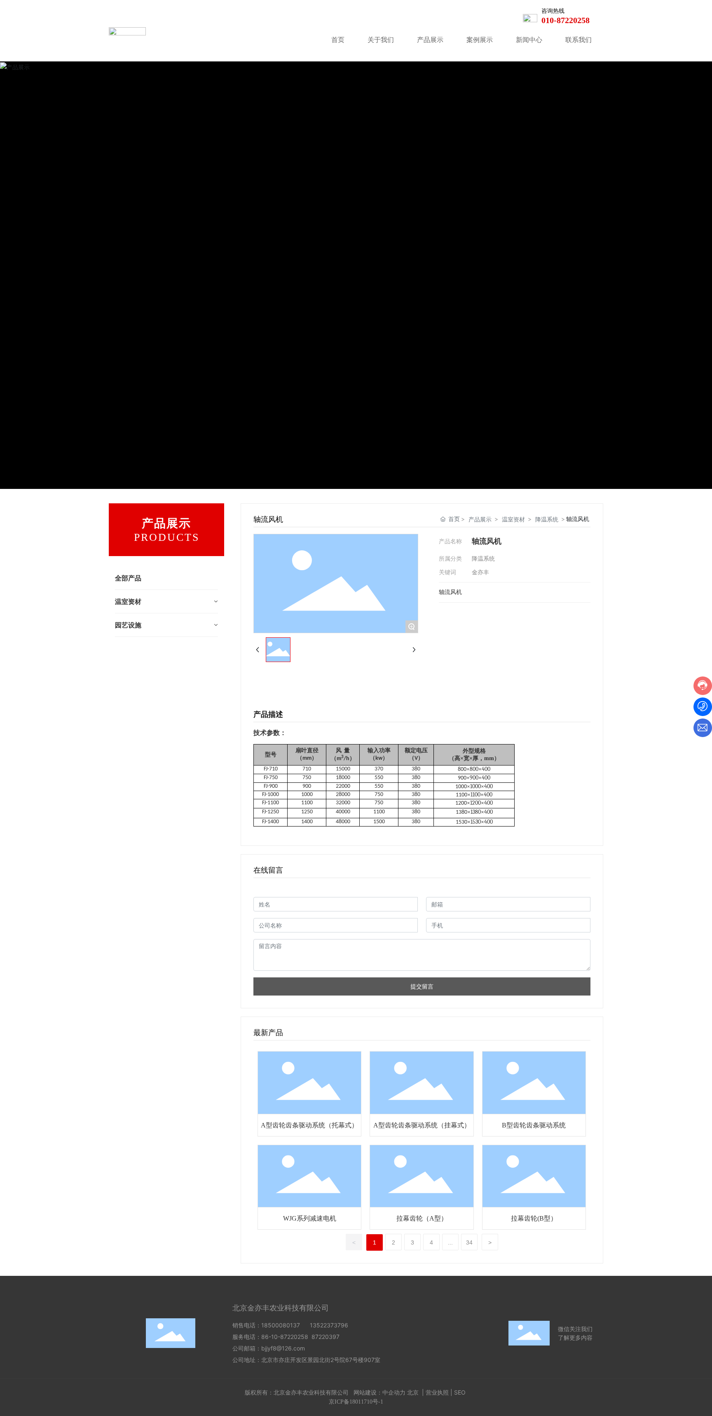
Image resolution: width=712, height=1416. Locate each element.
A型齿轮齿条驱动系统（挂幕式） (422, 1125)
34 (469, 1242)
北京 (413, 1392)
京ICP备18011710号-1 (356, 1402)
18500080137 (280, 1325)
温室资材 (513, 519)
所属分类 (450, 558)
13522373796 (329, 1325)
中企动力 (393, 1392)
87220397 (327, 1336)
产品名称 (450, 541)
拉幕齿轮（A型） (421, 1218)
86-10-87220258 (284, 1336)
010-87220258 (565, 20)
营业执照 (437, 1392)
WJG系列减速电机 (309, 1218)
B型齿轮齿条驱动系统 (534, 1125)
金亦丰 (480, 571)
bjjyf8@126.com (283, 1348)
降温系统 (546, 519)
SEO (460, 1392)
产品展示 (480, 519)
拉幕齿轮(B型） (534, 1218)
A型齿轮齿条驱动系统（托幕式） (309, 1125)
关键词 (447, 571)
